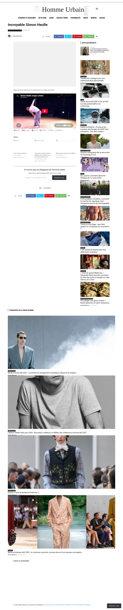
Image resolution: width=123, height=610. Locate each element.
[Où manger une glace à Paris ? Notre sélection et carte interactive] (95, 289)
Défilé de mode (11, 371)
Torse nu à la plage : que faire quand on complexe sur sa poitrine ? (94, 226)
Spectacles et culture (15, 30)
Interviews (83, 271)
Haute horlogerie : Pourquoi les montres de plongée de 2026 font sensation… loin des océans (94, 129)
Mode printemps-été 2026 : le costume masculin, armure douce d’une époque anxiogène (45, 552)
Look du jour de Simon (20, 153)
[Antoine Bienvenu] (9, 36)
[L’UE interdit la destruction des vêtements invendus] (95, 238)
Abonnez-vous (59, 178)
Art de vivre (83, 76)
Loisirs (82, 173)
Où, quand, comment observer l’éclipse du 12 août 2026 (92, 177)
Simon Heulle (47, 188)
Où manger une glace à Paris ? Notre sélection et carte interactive (94, 302)
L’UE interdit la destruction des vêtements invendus (93, 251)
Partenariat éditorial (85, 197)
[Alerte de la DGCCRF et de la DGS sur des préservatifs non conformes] (95, 90)
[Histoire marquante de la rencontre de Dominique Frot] (95, 141)
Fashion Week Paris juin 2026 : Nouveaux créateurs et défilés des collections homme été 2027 (47, 433)
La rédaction (83, 83)
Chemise (92, 47)
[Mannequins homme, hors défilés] (65, 145)
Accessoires (83, 125)
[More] (97, 36)
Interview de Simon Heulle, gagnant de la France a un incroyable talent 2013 (42, 155)
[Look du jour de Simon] (23, 145)
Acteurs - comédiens (85, 150)
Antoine (82, 108)
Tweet (28, 130)
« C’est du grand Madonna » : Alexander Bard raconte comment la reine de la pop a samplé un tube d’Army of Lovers (94, 276)
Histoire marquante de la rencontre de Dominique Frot (94, 153)
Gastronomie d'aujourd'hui (86, 298)
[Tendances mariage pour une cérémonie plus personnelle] (95, 67)
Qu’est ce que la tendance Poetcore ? (23, 492)
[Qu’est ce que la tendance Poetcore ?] (61, 462)
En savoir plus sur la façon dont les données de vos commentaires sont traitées (67, 605)
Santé (82, 99)
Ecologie (83, 247)
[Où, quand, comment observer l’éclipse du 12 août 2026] (95, 164)
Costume (10, 550)
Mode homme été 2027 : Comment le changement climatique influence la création (42, 373)
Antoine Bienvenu (17, 36)
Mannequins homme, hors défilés (65, 153)
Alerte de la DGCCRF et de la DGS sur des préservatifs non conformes (94, 104)
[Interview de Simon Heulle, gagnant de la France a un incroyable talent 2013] (44, 145)
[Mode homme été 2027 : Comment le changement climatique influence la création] (61, 342)
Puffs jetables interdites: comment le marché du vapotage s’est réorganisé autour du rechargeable (94, 201)
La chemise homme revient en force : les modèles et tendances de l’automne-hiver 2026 (99, 50)
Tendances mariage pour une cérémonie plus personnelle (92, 79)
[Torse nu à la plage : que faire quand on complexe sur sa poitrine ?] (95, 213)
